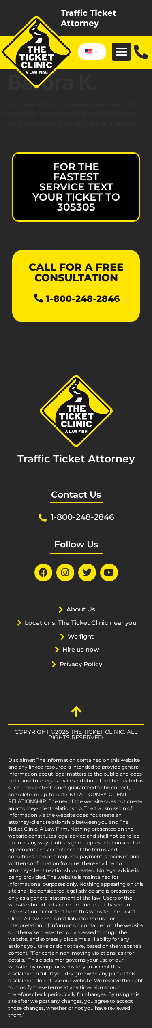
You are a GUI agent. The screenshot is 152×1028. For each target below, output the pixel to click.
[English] (90, 52)
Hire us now (80, 649)
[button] (121, 52)
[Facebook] (43, 572)
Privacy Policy (81, 664)
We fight (81, 636)
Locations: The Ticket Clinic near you (81, 622)
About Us (80, 609)
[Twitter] (87, 572)
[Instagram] (65, 572)
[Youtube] (109, 572)
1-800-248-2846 (83, 298)
